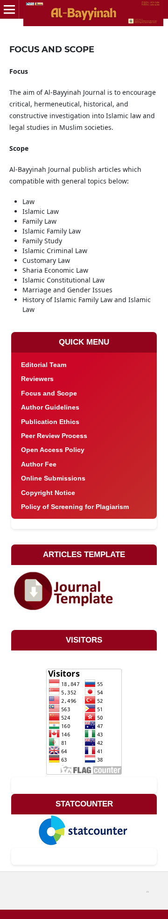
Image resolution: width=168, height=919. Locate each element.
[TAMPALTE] (65, 589)
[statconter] (83, 829)
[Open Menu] (9, 9)
